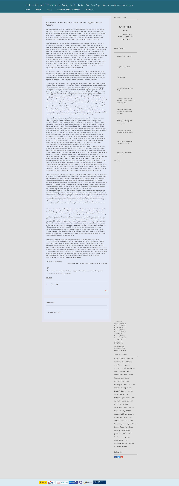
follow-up (134, 424)
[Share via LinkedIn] (57, 284)
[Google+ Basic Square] (121, 457)
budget (130, 391)
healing (116, 437)
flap (128, 424)
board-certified (129, 385)
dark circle (118, 404)
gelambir (117, 434)
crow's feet (125, 401)
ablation (122, 358)
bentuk (127, 378)
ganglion (117, 430)
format (116, 427)
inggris (75, 271)
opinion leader (50, 274)
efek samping (129, 414)
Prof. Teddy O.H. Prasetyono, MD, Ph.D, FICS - (55, 4)
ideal (116, 440)
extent (116, 420)
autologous (131, 368)
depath (125, 407)
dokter (128, 411)
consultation (130, 398)
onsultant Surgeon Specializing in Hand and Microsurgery (110, 5)
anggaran (127, 365)
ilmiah (70, 271)
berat (127, 381)
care (120, 394)
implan (124, 443)
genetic (124, 434)
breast (129, 388)
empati (116, 417)
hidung (123, 437)
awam (116, 371)
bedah (128, 371)
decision (126, 404)
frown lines (129, 427)
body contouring (120, 388)
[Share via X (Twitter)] (52, 284)
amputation (118, 365)
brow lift (117, 391)
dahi (132, 401)
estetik (131, 417)
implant (131, 443)
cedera (125, 394)
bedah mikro (128, 375)
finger (116, 424)
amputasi (129, 362)
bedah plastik (119, 378)
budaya (123, 391)
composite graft (119, 398)
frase (122, 427)
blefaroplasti (118, 385)
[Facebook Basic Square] (115, 457)
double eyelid (119, 414)
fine (131, 420)
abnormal (130, 358)
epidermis (123, 417)
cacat (116, 394)
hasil (129, 434)
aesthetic (117, 362)
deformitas (118, 407)
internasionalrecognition (95, 271)
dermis (131, 407)
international (63, 271)
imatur (127, 440)
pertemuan (67, 274)
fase (127, 420)
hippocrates (131, 437)
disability (122, 411)
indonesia (54, 271)
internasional (82, 271)
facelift (122, 420)
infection (125, 447)
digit (115, 411)
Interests (49, 278)
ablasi (116, 358)
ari (125, 368)
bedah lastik (118, 375)
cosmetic (117, 401)
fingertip (122, 424)
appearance (118, 368)
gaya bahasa (126, 430)
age (123, 362)
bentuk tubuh (119, 381)
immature (117, 443)
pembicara (59, 274)
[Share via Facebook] (47, 284)
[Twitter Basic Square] (118, 457)
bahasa (48, 271)
